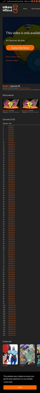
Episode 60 (11, 232)
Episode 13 (11, 148)
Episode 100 (11, 305)
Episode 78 (11, 265)
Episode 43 (11, 203)
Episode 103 (11, 311)
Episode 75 (11, 260)
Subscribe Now (20, 47)
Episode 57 (11, 227)
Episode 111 (11, 326)
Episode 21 (11, 162)
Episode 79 (11, 267)
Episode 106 (11, 316)
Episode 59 (11, 230)
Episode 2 (25, 110)
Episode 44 (11, 205)
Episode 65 (11, 241)
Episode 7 (11, 137)
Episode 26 (11, 172)
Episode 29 (11, 177)
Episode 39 (11, 195)
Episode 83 (11, 274)
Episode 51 (11, 217)
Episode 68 (11, 247)
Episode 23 (11, 166)
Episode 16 (11, 153)
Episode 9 (11, 140)
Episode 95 (11, 296)
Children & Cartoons (25, 88)
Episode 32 (11, 183)
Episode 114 (11, 331)
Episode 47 (11, 210)
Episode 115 (11, 333)
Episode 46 (11, 208)
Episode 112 (11, 327)
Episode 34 (11, 186)
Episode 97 (11, 300)
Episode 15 (11, 151)
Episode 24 (11, 168)
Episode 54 (11, 221)
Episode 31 (11, 181)
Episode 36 (11, 190)
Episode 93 (11, 293)
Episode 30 (11, 179)
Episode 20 (11, 161)
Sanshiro (5, 365)
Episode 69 (11, 249)
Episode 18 (11, 157)
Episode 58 (11, 228)
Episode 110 (11, 324)
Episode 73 (11, 256)
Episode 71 (11, 252)
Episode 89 (11, 285)
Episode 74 (11, 258)
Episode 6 (11, 135)
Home (25, 8)
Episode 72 (11, 254)
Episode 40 (11, 197)
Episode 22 (11, 164)
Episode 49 (11, 214)
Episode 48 (11, 212)
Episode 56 (11, 225)
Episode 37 (11, 192)
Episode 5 (11, 133)
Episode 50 (11, 216)
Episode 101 (11, 307)
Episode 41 (11, 199)
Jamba (22, 365)
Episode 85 (11, 278)
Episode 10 (11, 142)
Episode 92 (11, 291)
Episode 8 (11, 139)
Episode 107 (11, 318)
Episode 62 (11, 236)
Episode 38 (11, 194)
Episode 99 (11, 304)
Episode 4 (11, 131)
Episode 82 (11, 272)
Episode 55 (11, 223)
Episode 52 (11, 219)
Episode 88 (11, 283)
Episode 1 (6, 110)
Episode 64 (11, 239)
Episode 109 (11, 322)
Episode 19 (11, 159)
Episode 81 (11, 271)
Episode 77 (11, 263)
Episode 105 (11, 315)
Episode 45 (11, 206)
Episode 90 (11, 287)
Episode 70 (11, 250)
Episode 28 (11, 175)
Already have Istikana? (12, 60)
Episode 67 (11, 245)
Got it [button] (20, 387)
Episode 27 (11, 173)
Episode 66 (11, 243)
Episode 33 (11, 184)
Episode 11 (11, 144)
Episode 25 (11, 170)
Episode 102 (11, 309)
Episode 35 (11, 188)
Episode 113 (11, 329)
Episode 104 (11, 313)
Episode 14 (11, 150)
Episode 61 (11, 234)
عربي (4, 1)
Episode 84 (11, 276)
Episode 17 (11, 155)
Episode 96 (11, 298)
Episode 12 (11, 146)
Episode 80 (11, 269)
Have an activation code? (13, 57)
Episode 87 (11, 282)
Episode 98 (11, 302)
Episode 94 (11, 294)
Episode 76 (11, 261)
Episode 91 (11, 289)
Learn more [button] (8, 382)
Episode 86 (11, 280)
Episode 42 (11, 201)
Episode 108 (11, 320)
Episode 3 (11, 129)
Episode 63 (11, 238)
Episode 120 (11, 335)
